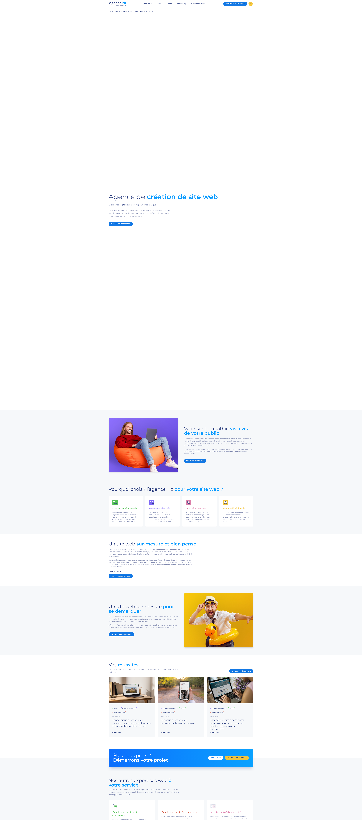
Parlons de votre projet (235, 4)
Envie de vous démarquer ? (121, 634)
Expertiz (117, 11)
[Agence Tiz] (117, 4)
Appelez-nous (215, 757)
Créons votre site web (195, 461)
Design (116, 708)
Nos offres (147, 4)
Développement (119, 712)
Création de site (127, 11)
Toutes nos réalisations (241, 671)
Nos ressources (198, 4)
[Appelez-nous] (250, 4)
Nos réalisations (165, 4)
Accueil (111, 11)
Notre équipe (181, 4)
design (146, 552)
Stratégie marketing (129, 708)
